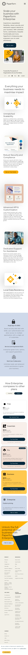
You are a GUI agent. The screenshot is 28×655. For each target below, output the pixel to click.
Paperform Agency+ (8, 568)
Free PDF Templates (8, 578)
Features (6, 559)
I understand (6, 652)
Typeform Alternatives (17, 600)
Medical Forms (7, 606)
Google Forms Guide (19, 578)
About (5, 633)
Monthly (10, 393)
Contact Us (6, 635)
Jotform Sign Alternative (17, 627)
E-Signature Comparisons (17, 615)
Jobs (5, 638)
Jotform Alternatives (19, 602)
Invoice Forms (7, 599)
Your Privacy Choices (19, 573)
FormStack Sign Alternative (18, 619)
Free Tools (6, 580)
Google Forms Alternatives (18, 612)
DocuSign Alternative (19, 621)
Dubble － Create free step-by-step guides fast (8, 583)
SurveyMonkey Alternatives (18, 605)
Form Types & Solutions (7, 573)
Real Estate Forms (8, 601)
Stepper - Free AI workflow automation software (8, 588)
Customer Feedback (8, 603)
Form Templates (7, 576)
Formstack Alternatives (17, 609)
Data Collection (7, 597)
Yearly (18, 393)
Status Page (17, 568)
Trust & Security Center (18, 571)
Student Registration (8, 610)
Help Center (17, 559)
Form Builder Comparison (17, 597)
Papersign (6, 566)
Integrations (6, 564)
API (15, 566)
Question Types (7, 570)
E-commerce (7, 595)
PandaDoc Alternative (17, 624)
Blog (16, 564)
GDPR (16, 576)
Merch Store (6, 640)
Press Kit (6, 642)
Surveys (6, 612)
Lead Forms (6, 614)
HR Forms (6, 608)
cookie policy (23, 648)
